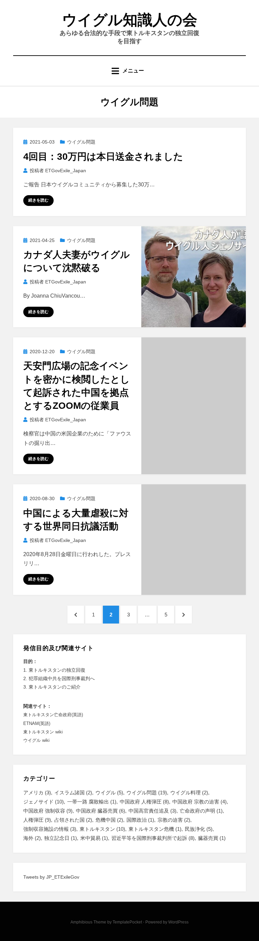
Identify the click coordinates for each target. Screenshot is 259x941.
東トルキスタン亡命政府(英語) (53, 714)
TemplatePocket (127, 922)
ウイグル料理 (189, 792)
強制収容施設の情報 (49, 829)
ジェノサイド (43, 802)
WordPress (178, 922)
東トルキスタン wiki (43, 731)
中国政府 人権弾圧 (144, 802)
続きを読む (38, 200)
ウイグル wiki (36, 740)
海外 (32, 838)
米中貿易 (94, 838)
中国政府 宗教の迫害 (199, 802)
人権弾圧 (37, 820)
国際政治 (140, 820)
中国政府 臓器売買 (100, 811)
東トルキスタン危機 (154, 829)
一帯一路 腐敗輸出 (91, 802)
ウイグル (109, 792)
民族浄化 (198, 829)
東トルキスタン (102, 829)
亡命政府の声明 (201, 811)
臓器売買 (212, 838)
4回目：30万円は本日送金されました (103, 156)
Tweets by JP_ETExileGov (51, 877)
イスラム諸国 (73, 792)
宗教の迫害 (173, 820)
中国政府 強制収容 (48, 811)
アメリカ (37, 792)
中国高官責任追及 (152, 811)
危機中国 (109, 820)
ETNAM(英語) (36, 723)
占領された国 (73, 820)
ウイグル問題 (81, 142)
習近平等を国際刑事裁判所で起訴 (153, 838)
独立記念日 (60, 838)
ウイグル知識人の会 (129, 19)
